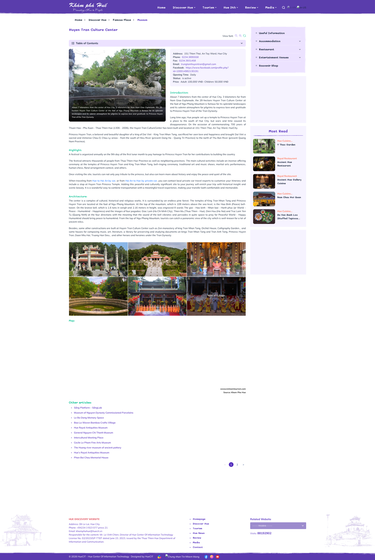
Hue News (198, 532)
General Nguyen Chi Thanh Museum (93, 432)
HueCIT (149, 556)
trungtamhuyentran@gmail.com (198, 64)
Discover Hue (183, 7)
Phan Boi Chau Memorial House (91, 457)
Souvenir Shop (268, 65)
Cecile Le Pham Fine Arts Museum (92, 442)
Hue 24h (230, 7)
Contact (198, 547)
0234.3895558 (190, 57)
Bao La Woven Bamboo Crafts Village (95, 422)
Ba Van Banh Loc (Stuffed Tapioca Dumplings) (287, 216)
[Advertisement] (157, 487)
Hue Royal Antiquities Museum (91, 427)
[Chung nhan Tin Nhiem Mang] (182, 556)
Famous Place (122, 20)
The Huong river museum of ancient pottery (97, 447)
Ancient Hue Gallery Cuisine (289, 181)
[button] (157, 43)
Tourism (208, 7)
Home (161, 7)
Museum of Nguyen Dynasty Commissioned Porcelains (103, 412)
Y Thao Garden (286, 144)
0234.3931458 (187, 60)
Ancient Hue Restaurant (284, 163)
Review (250, 7)
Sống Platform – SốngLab (88, 407)
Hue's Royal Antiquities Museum (91, 452)
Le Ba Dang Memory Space (89, 417)
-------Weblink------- (262, 525)
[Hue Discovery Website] (88, 7)
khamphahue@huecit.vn (89, 531)
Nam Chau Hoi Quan (289, 197)
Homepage (199, 518)
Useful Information (272, 33)
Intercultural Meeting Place (88, 437)
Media (269, 7)
